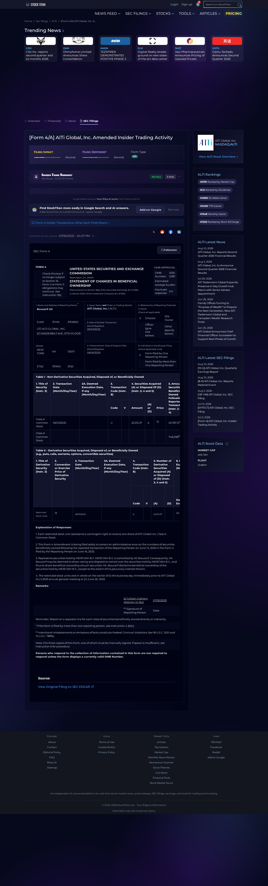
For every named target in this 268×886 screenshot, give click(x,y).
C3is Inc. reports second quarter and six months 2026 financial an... (39, 57)
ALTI (233, 144)
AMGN (104, 48)
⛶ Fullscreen (169, 249)
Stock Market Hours (161, 782)
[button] (106, 176)
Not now (173, 209)
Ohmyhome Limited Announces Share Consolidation (77, 55)
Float (202, 460)
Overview (34, 120)
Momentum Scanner (161, 762)
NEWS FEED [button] (106, 13)
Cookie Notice (106, 747)
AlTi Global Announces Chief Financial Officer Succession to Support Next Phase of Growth (217, 335)
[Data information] (226, 443)
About (52, 742)
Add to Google (216, 757)
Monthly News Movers (161, 757)
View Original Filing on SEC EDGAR (64, 687)
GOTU (215, 48)
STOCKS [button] (163, 13)
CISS (29, 48)
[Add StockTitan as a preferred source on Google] (178, 232)
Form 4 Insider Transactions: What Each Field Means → (72, 222)
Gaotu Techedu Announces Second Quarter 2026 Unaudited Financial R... (226, 59)
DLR (140, 48)
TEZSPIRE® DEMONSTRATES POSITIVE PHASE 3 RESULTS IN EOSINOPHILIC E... (113, 59)
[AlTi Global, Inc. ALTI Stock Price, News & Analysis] (205, 143)
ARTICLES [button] (208, 13)
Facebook (216, 747)
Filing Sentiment (94, 152)
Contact (52, 747)
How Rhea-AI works (107, 199)
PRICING (234, 13)
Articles (161, 742)
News (72, 120)
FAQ (52, 757)
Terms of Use (106, 742)
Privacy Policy (106, 752)
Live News (161, 772)
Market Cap (206, 450)
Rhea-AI (52, 762)
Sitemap (52, 767)
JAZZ (178, 48)
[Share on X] (153, 232)
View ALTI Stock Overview (218, 156)
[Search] (239, 4)
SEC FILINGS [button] (136, 13)
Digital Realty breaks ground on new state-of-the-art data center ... (152, 57)
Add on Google (150, 209)
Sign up (186, 4)
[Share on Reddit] (161, 232)
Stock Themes (161, 767)
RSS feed (216, 742)
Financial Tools (161, 777)
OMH (66, 48)
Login (174, 4)
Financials (54, 120)
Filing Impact (43, 152)
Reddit (216, 752)
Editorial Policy (52, 752)
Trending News (43, 30)
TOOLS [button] (185, 13)
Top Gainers (161, 747)
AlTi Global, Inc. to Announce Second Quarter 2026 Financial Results (217, 269)
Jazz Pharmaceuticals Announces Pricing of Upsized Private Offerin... (190, 57)
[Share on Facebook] (170, 232)
